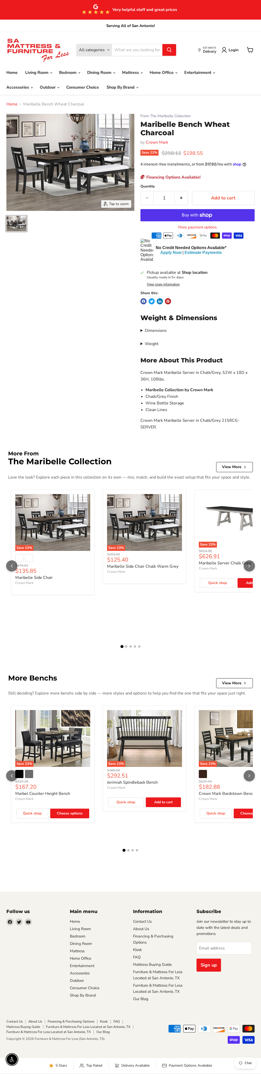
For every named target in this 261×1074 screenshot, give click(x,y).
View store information (163, 284)
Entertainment (198, 72)
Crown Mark (157, 142)
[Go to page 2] (126, 646)
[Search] (169, 50)
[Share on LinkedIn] (160, 301)
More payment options (197, 227)
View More (231, 466)
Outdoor (48, 87)
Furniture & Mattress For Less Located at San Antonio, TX (88, 1027)
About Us (141, 928)
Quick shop (217, 582)
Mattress (131, 72)
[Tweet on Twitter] (152, 301)
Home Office (162, 72)
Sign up (209, 965)
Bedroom (68, 72)
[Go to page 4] (135, 646)
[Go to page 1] (121, 646)
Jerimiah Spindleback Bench (132, 782)
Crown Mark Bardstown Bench (227, 793)
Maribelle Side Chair (34, 577)
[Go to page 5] (139, 646)
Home (12, 72)
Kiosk (137, 949)
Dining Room (99, 72)
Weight (152, 344)
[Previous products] (11, 566)
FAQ (137, 957)
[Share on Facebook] (143, 301)
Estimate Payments (203, 252)
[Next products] (249, 566)
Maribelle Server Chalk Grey (225, 563)
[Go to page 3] (130, 646)
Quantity (147, 186)
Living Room (37, 72)
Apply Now (170, 252)
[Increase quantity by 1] (181, 198)
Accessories (18, 87)
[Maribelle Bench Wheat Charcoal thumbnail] (16, 223)
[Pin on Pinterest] (168, 301)
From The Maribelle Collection (165, 116)
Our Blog (140, 998)
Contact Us (142, 921)
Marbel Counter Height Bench (42, 793)
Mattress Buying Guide (152, 964)
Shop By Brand (121, 87)
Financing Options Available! (173, 177)
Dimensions (156, 330)
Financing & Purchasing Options (71, 1021)
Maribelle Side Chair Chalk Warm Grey (142, 566)
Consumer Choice (82, 87)
